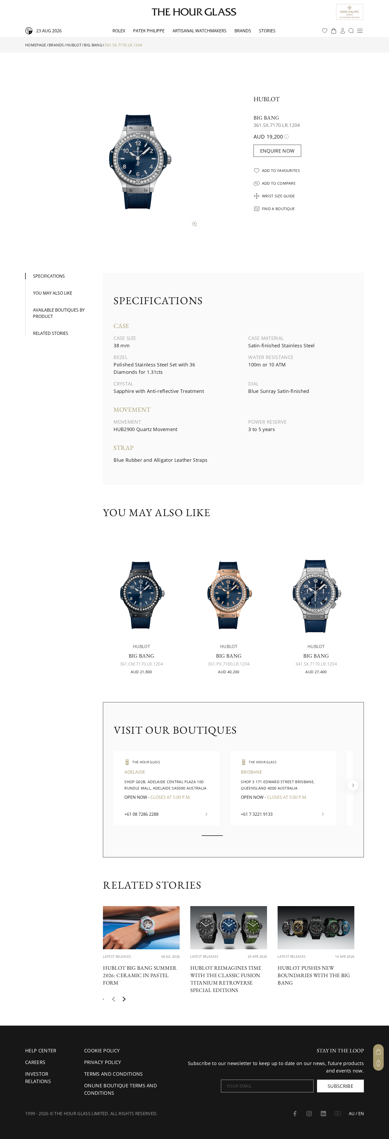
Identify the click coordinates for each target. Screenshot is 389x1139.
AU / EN (356, 1113)
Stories (267, 31)
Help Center (40, 1050)
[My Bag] (378, 1051)
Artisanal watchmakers (200, 31)
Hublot (74, 44)
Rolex (118, 31)
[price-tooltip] (286, 136)
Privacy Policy (102, 1062)
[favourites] (325, 31)
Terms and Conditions (113, 1074)
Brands (242, 31)
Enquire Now (277, 151)
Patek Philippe (149, 31)
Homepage (35, 44)
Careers (35, 1062)
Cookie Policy (102, 1050)
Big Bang (93, 44)
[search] (351, 30)
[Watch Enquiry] (378, 1063)
